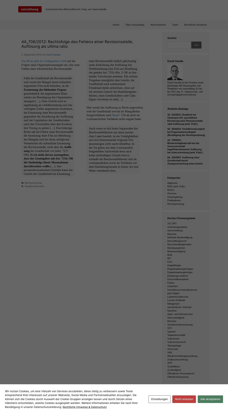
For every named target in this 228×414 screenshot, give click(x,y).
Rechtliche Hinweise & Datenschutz (85, 407)
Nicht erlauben (184, 399)
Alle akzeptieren (210, 399)
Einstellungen (159, 399)
